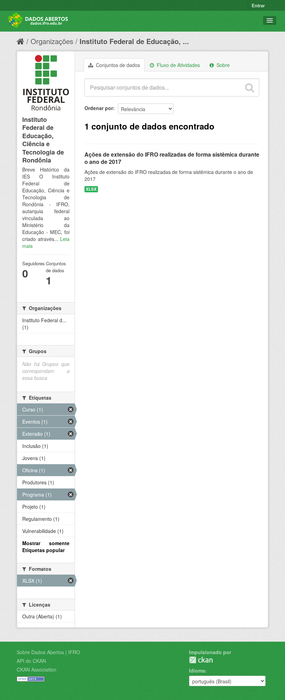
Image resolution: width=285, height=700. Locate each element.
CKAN (201, 660)
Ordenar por (98, 108)
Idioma (197, 670)
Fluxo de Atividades (177, 64)
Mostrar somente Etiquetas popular (46, 546)
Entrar (258, 5)
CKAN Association (36, 669)
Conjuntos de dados (117, 64)
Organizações (52, 41)
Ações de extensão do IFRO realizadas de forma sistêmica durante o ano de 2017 (171, 158)
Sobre (222, 64)
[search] (249, 87)
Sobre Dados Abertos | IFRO (48, 652)
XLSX (91, 189)
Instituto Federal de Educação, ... (134, 41)
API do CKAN (31, 660)
